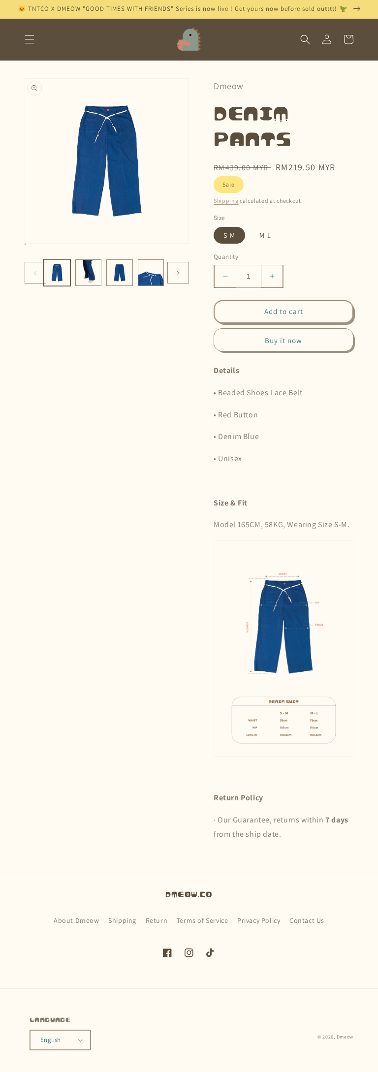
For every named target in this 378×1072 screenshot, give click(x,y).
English (50, 1040)
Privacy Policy (258, 920)
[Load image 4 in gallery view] (151, 272)
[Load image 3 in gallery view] (119, 272)
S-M (229, 235)
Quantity (226, 256)
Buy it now (283, 340)
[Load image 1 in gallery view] (57, 272)
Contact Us (306, 920)
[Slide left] (35, 273)
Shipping (226, 200)
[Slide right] (178, 273)
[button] (29, 39)
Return (157, 920)
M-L (265, 235)
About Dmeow (76, 920)
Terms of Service (202, 920)
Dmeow (345, 1037)
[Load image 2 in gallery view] (88, 272)
